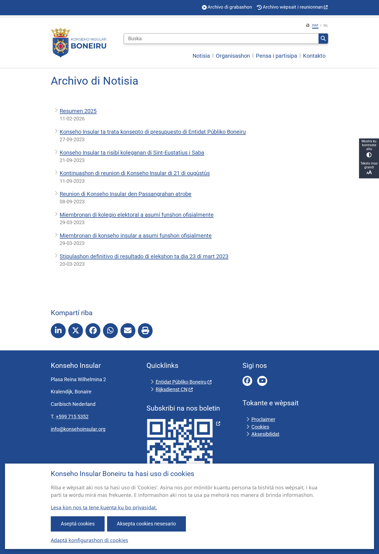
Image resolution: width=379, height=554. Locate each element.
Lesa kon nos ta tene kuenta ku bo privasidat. (104, 507)
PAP (315, 25)
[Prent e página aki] (145, 330)
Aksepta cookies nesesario (146, 524)
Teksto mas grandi (369, 165)
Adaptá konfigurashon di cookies (89, 540)
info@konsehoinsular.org (78, 429)
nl (326, 25)
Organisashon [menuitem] (233, 55)
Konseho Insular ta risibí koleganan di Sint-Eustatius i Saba (132, 152)
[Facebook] (247, 381)
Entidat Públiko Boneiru (181, 382)
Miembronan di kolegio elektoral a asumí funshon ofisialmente (137, 214)
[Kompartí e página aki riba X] (75, 330)
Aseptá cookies (78, 524)
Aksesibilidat (265, 434)
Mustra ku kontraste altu (369, 145)
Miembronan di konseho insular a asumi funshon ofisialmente (136, 235)
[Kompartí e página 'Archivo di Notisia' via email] (127, 330)
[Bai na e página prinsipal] (78, 43)
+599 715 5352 (72, 416)
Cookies (260, 427)
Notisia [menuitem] (201, 55)
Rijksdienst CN (172, 389)
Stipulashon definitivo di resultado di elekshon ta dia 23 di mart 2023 (144, 256)
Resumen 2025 (78, 111)
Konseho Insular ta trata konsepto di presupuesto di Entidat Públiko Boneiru (153, 131)
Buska (323, 39)
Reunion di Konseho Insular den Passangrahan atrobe (125, 194)
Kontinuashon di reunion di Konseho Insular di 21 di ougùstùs (135, 173)
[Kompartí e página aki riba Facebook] (92, 330)
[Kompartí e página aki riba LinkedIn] (58, 330)
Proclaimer (263, 419)
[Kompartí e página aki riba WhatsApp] (110, 330)
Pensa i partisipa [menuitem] (276, 55)
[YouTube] (262, 381)
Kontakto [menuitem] (314, 55)
